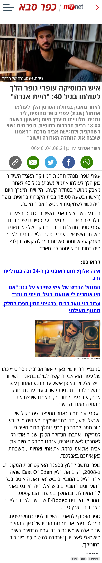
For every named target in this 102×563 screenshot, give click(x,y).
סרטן (83, 559)
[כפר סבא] (51, 12)
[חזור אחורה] (97, 7)
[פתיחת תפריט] (8, 7)
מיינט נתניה (93, 559)
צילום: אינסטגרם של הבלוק (22, 78)
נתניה (74, 559)
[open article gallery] (67, 338)
